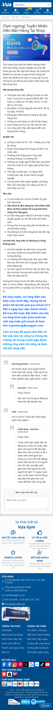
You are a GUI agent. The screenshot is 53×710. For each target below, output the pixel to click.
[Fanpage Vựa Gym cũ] (10, 664)
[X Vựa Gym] (26, 664)
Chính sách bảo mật (12, 639)
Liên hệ (5, 652)
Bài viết (15, 17)
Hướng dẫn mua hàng (38, 643)
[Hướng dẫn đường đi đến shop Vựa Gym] (16, 613)
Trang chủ (5, 17)
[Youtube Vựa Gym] (47, 664)
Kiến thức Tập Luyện (37, 639)
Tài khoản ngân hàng (38, 652)
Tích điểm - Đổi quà (37, 630)
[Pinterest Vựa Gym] (20, 664)
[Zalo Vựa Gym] (37, 664)
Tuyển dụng (25, 17)
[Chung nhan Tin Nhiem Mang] (14, 702)
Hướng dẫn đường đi (38, 647)
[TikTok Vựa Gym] (42, 664)
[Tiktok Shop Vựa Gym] (10, 674)
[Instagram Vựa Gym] (15, 664)
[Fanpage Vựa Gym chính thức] (4, 664)
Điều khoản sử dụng (12, 634)
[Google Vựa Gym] (31, 664)
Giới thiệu (7, 630)
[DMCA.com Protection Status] (25, 702)
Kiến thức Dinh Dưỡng (38, 634)
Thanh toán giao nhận (13, 647)
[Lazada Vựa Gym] (15, 674)
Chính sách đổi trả (11, 643)
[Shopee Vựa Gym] (4, 674)
